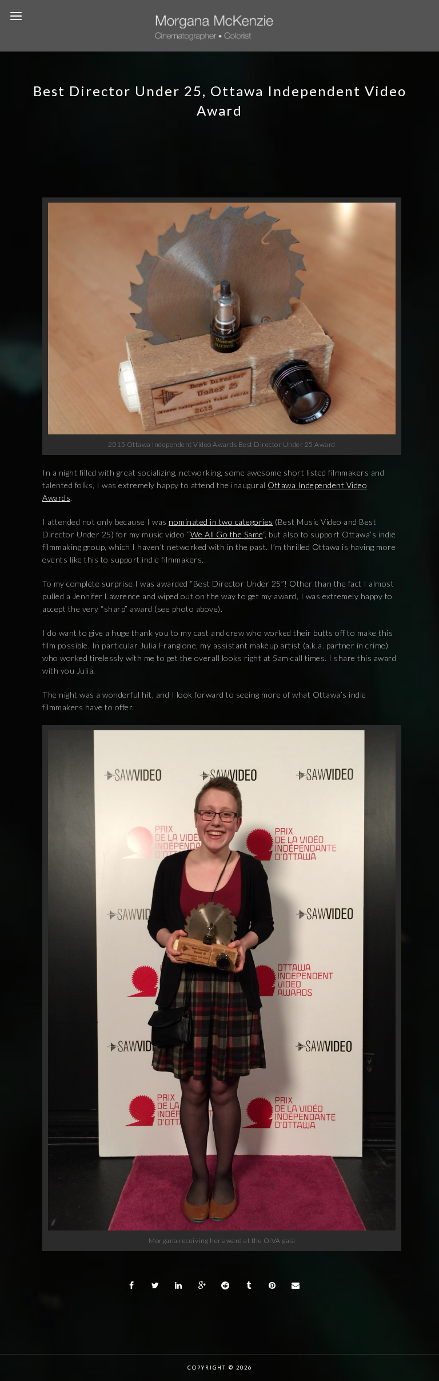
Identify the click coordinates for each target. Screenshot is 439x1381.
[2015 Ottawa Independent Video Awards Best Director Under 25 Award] (221, 431)
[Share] (132, 1285)
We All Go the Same (226, 534)
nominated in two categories (221, 522)
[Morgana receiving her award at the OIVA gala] (221, 1227)
